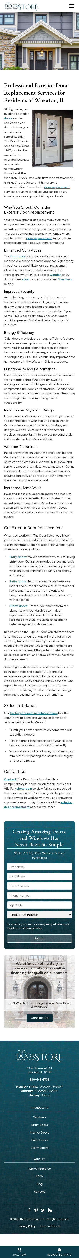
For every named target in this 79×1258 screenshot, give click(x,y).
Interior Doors (39, 1132)
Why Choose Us (39, 1168)
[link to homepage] (21, 6)
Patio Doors (39, 1140)
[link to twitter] (43, 1210)
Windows (39, 1117)
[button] (69, 6)
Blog (39, 1184)
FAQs (40, 1176)
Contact (10, 779)
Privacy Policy (34, 928)
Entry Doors (39, 1125)
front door (17, 256)
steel (25, 279)
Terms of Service (50, 1226)
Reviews (39, 1191)
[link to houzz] (50, 1210)
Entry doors (17, 557)
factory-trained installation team (34, 713)
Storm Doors (39, 1148)
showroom (24, 788)
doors (8, 118)
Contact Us (40, 1018)
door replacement (57, 187)
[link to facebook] (29, 1210)
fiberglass (65, 279)
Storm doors (18, 606)
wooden (55, 274)
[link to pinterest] (36, 1210)
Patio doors (17, 581)
